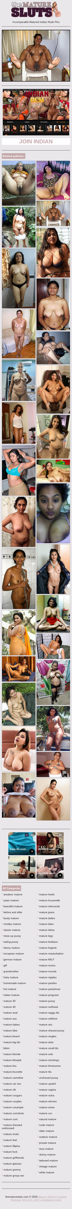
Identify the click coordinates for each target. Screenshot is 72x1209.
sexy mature (45, 1148)
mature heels (45, 894)
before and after (12, 912)
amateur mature (12, 894)
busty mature (10, 918)
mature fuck (9, 1151)
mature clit (9, 1089)
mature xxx (44, 1113)
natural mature (46, 1119)
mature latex (45, 923)
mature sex (44, 1024)
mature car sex (11, 1083)
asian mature (10, 900)
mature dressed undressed (12, 1126)
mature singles (46, 1036)
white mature (45, 1172)
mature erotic (10, 1134)
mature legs (45, 935)
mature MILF (45, 959)
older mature (45, 1130)
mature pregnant (48, 994)
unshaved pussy (47, 1077)
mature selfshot (47, 1018)
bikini (5, 1048)
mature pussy (46, 1000)
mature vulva (45, 1095)
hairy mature (10, 977)
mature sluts (45, 1042)
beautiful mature (12, 906)
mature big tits (11, 1042)
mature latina (45, 929)
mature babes (11, 1024)
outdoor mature (47, 1136)
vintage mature (47, 1166)
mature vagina (46, 1089)
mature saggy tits (48, 1012)
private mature (46, 1142)
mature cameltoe (12, 1077)
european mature (13, 953)
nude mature (45, 1124)
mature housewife (48, 900)
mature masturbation (50, 953)
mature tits (44, 1071)
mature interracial (48, 906)
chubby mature (11, 923)
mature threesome (49, 1065)
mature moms (46, 965)
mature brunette (12, 1071)
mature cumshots (13, 1113)
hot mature (9, 989)
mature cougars (12, 1095)
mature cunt (10, 1119)
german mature (12, 959)
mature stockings (48, 1060)
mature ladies (46, 918)
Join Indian (36, 141)
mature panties (47, 983)
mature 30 (9, 1000)
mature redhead (47, 1006)
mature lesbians (47, 941)
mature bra (9, 1065)
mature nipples (46, 977)
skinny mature (46, 1154)
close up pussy (11, 935)
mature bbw (9, 1030)
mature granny (11, 1169)
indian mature (11, 994)
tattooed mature (47, 1160)
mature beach (11, 1036)
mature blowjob (11, 1060)
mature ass (9, 1018)
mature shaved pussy (50, 1030)
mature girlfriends (13, 1157)
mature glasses (11, 1163)
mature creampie (12, 1107)
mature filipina (11, 1145)
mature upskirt (46, 1083)
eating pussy (10, 941)
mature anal (10, 1012)
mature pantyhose (48, 989)
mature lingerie (47, 947)
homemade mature (14, 983)
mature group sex (13, 1175)
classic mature (11, 929)
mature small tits (47, 1048)
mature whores (47, 1101)
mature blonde (11, 1054)
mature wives (46, 1107)
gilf (4, 965)
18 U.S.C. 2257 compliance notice (41, 1199)
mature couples (12, 1101)
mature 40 (9, 1006)
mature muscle (46, 971)
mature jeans (45, 912)
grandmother (10, 971)
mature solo (45, 1054)
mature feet (9, 1140)
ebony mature (11, 947)
